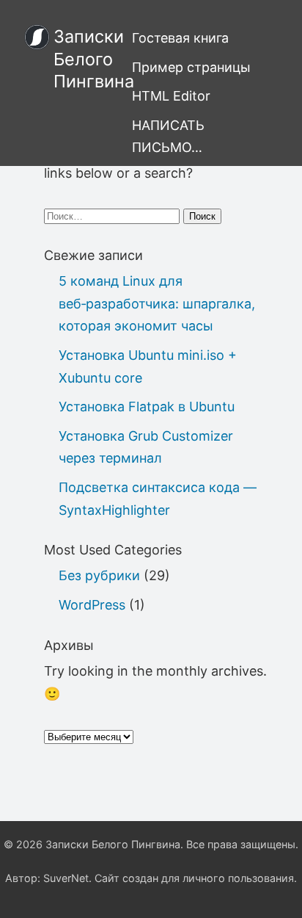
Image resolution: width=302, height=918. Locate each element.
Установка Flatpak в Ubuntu (147, 406)
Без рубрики (99, 575)
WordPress (92, 604)
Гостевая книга (180, 38)
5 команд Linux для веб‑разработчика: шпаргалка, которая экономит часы (157, 303)
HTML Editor (171, 96)
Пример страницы (191, 67)
